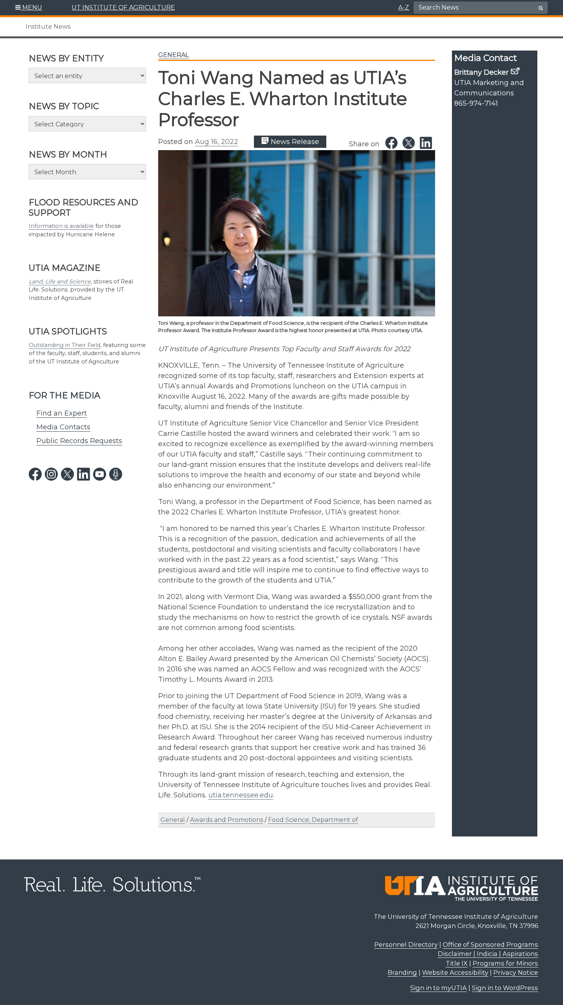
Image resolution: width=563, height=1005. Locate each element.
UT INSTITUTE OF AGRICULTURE (123, 7)
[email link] (515, 70)
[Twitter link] (409, 143)
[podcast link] (115, 474)
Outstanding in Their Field (64, 345)
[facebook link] (35, 474)
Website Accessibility (455, 972)
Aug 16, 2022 (216, 141)
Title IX (457, 963)
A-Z (403, 7)
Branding (402, 972)
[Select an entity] (87, 75)
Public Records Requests (79, 441)
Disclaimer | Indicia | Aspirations (488, 954)
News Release (294, 141)
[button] (28, 7)
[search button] (541, 8)
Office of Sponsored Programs (490, 944)
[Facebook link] (391, 143)
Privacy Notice (515, 972)
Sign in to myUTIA (438, 988)
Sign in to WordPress (505, 988)
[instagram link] (51, 474)
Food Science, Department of (313, 819)
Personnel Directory (406, 944)
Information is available (61, 226)
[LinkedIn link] (426, 143)
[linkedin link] (83, 474)
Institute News (48, 26)
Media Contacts (63, 427)
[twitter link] (67, 474)
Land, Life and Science (60, 281)
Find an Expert (61, 413)
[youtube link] (99, 474)
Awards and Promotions (226, 819)
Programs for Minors (505, 963)
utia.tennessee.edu (240, 795)
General (173, 55)
